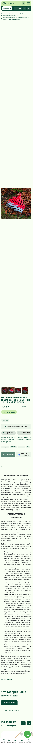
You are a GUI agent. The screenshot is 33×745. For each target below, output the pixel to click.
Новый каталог (13, 14)
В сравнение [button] (9, 433)
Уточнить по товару (25, 454)
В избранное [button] (25, 433)
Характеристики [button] (7, 679)
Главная (3, 14)
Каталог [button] (6, 8)
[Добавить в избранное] (21, 734)
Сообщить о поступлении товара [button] (17, 426)
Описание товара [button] (7, 467)
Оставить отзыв (9, 703)
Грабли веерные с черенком (11, 15)
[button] (9, 741)
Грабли (22, 14)
